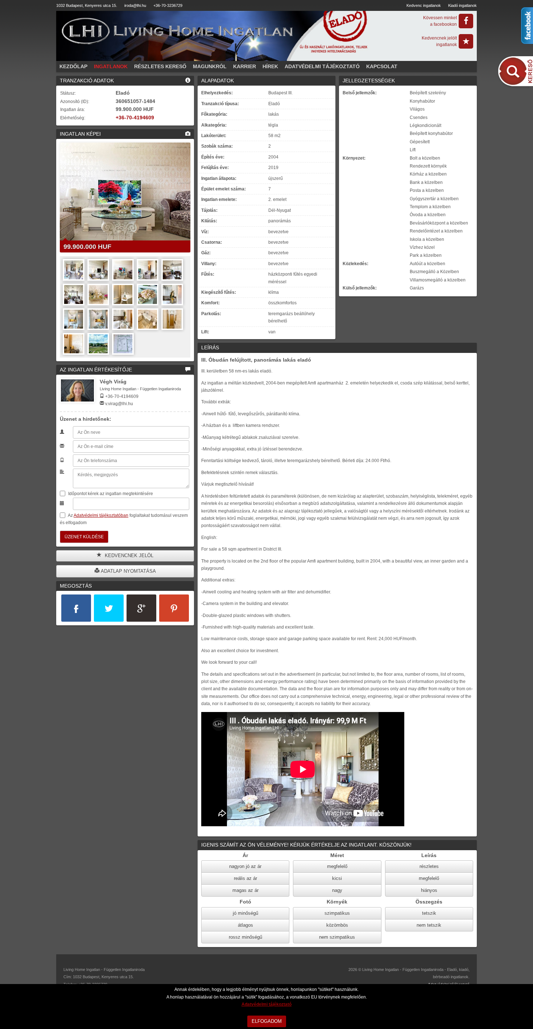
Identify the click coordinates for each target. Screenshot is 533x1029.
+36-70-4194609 (135, 117)
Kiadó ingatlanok (462, 5)
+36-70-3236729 (167, 5)
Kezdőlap (73, 66)
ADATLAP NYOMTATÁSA (127, 571)
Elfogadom (267, 1021)
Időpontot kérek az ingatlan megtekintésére (110, 493)
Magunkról (210, 66)
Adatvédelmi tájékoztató (322, 66)
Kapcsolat (381, 66)
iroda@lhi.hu (135, 5)
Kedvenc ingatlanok (423, 5)
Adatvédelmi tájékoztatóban (101, 515)
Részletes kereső (160, 66)
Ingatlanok (111, 66)
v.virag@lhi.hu (119, 403)
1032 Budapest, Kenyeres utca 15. (86, 5)
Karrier (244, 66)
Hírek (270, 66)
